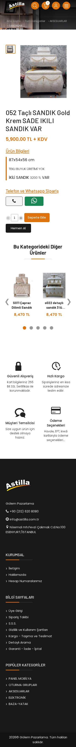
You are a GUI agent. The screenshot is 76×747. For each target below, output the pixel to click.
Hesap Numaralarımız (25, 581)
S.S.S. (12, 623)
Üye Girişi (16, 610)
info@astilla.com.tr (24, 519)
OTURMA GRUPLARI (23, 685)
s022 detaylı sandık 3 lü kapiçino (54, 307)
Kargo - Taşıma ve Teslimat (30, 636)
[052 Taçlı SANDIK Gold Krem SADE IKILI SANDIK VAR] (43, 71)
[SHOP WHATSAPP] (34, 201)
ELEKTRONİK (17, 697)
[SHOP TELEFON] (14, 201)
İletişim (14, 568)
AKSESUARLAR (19, 691)
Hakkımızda (17, 574)
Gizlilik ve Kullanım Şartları (28, 629)
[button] (24, 328)
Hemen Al (18, 228)
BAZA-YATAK (18, 704)
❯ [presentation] (69, 301)
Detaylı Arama (20, 642)
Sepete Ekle (37, 217)
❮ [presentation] (7, 301)
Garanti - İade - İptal (25, 648)
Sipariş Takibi (18, 617)
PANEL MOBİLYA (20, 678)
